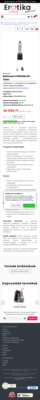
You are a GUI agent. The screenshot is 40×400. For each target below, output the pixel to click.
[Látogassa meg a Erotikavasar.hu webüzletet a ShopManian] (33, 389)
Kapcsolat (6, 331)
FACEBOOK (30, 377)
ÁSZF (5, 336)
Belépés (5, 348)
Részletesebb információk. (27, 200)
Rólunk (5, 329)
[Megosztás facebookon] (17, 29)
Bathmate (7, 73)
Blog (4, 365)
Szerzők (5, 360)
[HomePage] (20, 9)
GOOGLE (22, 377)
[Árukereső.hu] (9, 389)
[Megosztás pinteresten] (32, 29)
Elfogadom (29, 205)
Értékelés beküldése (22, 88)
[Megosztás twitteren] (27, 29)
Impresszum (7, 333)
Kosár (5, 354)
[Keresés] (32, 16)
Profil (4, 352)
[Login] (29, 17)
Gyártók (5, 363)
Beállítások (16, 205)
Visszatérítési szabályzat (11, 342)
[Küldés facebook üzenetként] (22, 29)
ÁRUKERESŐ (18, 379)
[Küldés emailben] (37, 29)
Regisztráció (7, 350)
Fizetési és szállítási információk (13, 340)
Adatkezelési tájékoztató (11, 338)
